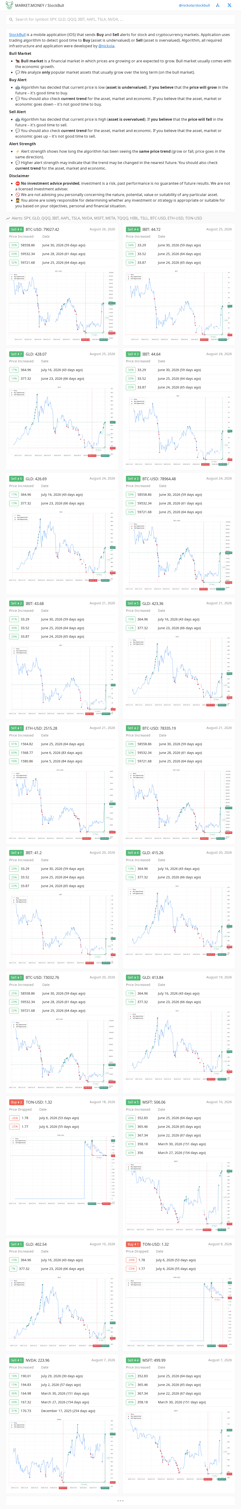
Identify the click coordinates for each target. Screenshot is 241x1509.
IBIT (145, 229)
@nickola (106, 45)
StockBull (17, 34)
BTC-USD (33, 229)
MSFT (147, 1102)
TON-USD (34, 1102)
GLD (29, 354)
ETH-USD (34, 728)
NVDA (31, 1360)
